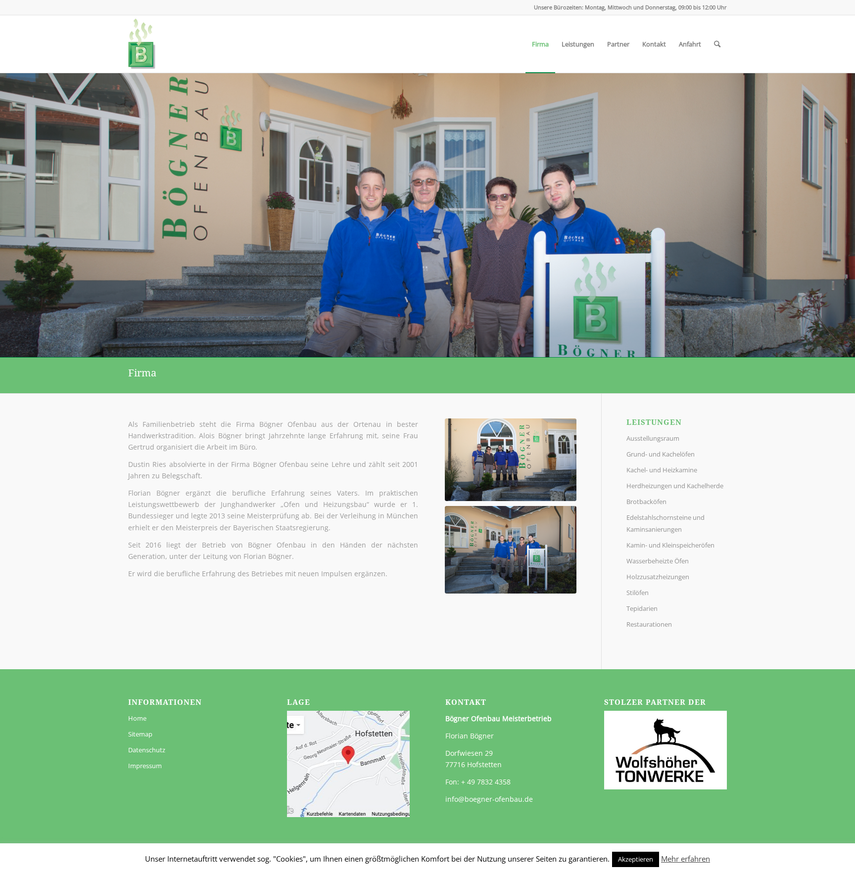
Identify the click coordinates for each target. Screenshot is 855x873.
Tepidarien (642, 608)
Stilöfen (637, 592)
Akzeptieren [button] (635, 859)
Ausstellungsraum (652, 438)
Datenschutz (146, 749)
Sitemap (140, 734)
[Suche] (717, 44)
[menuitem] (540, 44)
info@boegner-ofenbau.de (489, 799)
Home (137, 718)
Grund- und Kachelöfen (660, 454)
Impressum (145, 765)
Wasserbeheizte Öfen (657, 560)
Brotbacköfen (646, 501)
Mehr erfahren (685, 859)
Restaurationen (649, 624)
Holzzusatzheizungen (657, 576)
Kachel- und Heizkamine (661, 469)
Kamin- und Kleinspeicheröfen (670, 545)
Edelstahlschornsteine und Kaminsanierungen (665, 523)
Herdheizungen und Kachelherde (674, 485)
